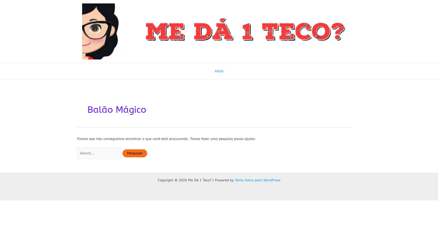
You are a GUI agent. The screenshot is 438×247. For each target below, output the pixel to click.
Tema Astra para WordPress (257, 180)
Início (219, 71)
